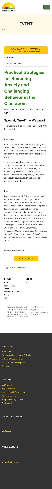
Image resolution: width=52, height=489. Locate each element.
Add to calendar (18, 267)
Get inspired (7, 403)
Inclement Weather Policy (12, 359)
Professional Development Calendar (16, 355)
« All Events (9, 57)
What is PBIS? (7, 351)
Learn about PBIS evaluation (13, 392)
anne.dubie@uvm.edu (10, 462)
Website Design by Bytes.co (12, 480)
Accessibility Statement (10, 485)
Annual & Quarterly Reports (13, 362)
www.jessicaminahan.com (29, 206)
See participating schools (12, 399)
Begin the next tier (9, 388)
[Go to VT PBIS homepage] (8, 7)
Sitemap (5, 366)
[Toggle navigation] (46, 7)
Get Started (7, 385)
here (22, 251)
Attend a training (9, 396)
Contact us (6, 431)
